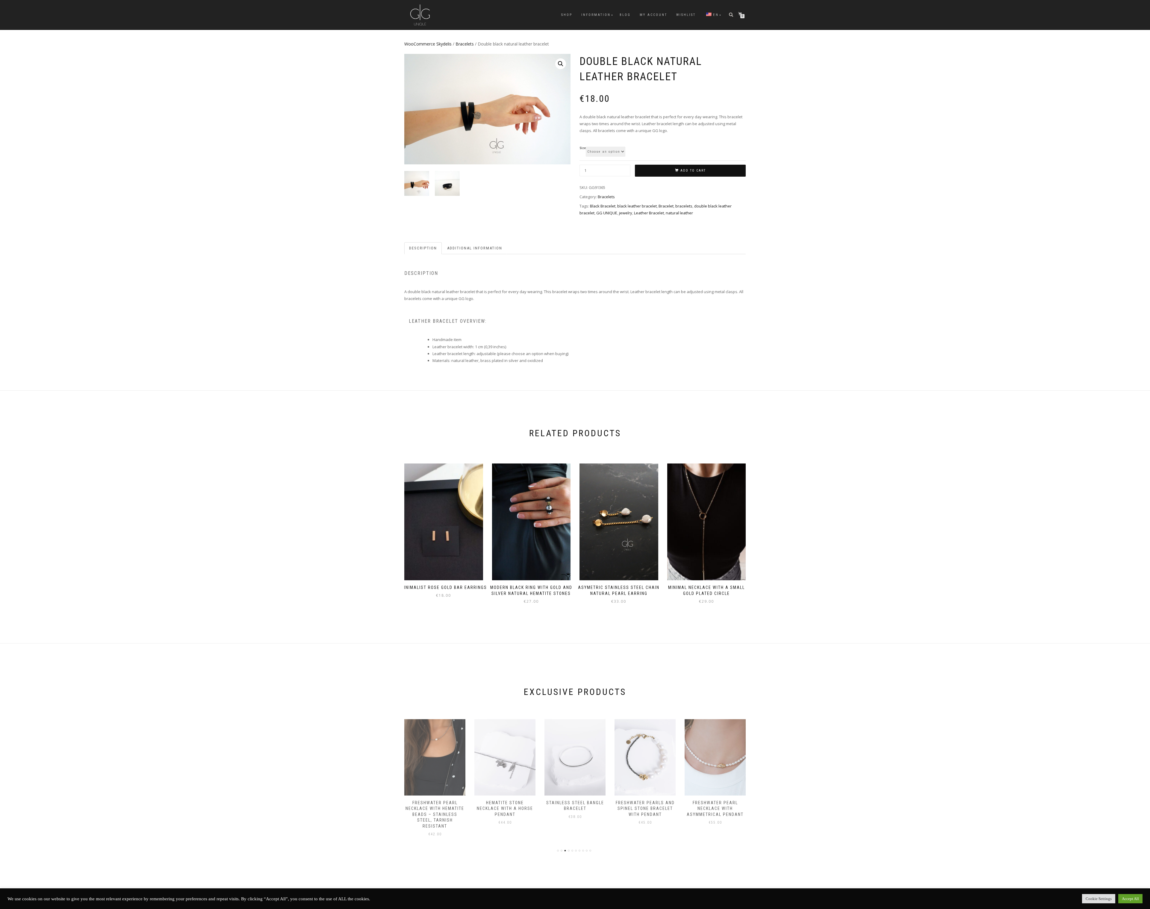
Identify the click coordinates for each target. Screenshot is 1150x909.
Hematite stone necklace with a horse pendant (505, 808)
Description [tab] (423, 248)
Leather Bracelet (649, 213)
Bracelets (465, 44)
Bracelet (666, 206)
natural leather (679, 213)
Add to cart (693, 170)
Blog (625, 15)
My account (653, 15)
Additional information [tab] (474, 248)
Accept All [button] (1130, 898)
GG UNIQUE (606, 213)
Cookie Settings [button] (1099, 898)
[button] (560, 63)
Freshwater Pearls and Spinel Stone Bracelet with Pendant (645, 808)
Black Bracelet (602, 206)
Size (582, 148)
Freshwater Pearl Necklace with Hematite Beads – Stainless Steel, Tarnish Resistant (434, 814)
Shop (566, 15)
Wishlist (686, 15)
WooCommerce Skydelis (428, 44)
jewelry (625, 213)
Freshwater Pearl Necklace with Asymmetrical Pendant (715, 808)
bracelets (683, 206)
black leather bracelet (637, 206)
